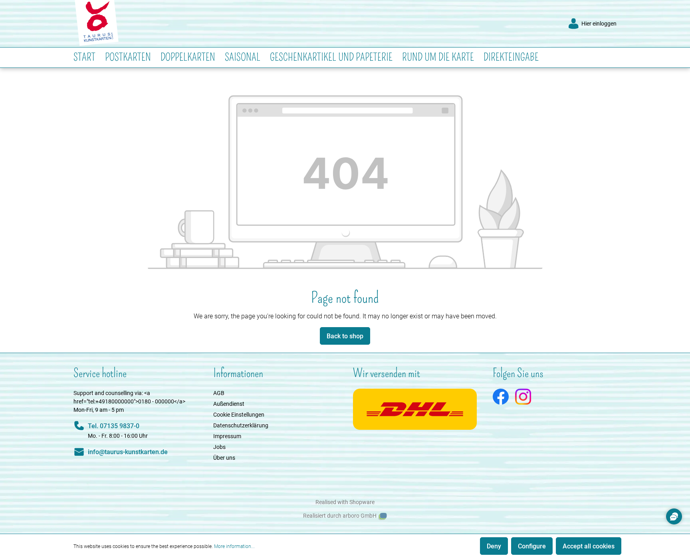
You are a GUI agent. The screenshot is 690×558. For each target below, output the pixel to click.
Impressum (227, 436)
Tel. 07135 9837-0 (113, 425)
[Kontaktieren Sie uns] (674, 516)
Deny (494, 546)
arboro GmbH (360, 515)
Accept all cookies (589, 546)
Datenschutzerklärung (240, 425)
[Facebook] (501, 396)
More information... (234, 546)
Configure (532, 546)
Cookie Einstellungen (238, 414)
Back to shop (345, 336)
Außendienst (228, 403)
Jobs (219, 447)
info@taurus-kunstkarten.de (128, 451)
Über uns (224, 457)
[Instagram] (523, 396)
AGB (218, 393)
